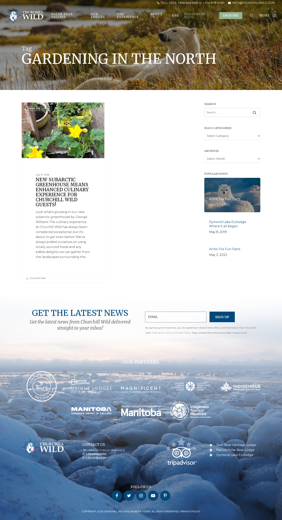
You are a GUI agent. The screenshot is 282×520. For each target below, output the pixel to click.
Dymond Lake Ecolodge (234, 455)
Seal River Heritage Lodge (236, 445)
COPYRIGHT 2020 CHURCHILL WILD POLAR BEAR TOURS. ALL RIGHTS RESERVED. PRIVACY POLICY (141, 511)
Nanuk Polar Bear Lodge (235, 450)
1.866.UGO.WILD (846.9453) (106, 450)
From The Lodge (39, 108)
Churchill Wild (37, 278)
